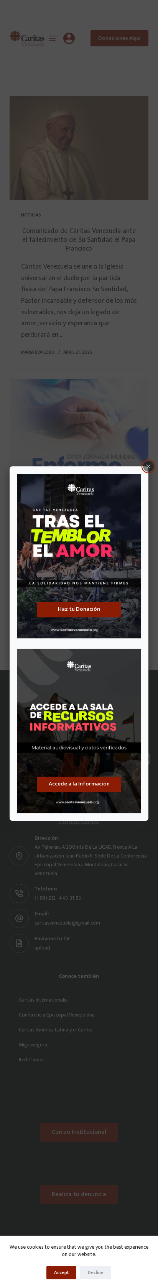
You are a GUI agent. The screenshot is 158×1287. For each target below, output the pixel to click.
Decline (96, 1272)
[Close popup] (148, 466)
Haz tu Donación (79, 609)
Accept (61, 1272)
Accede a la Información (79, 784)
